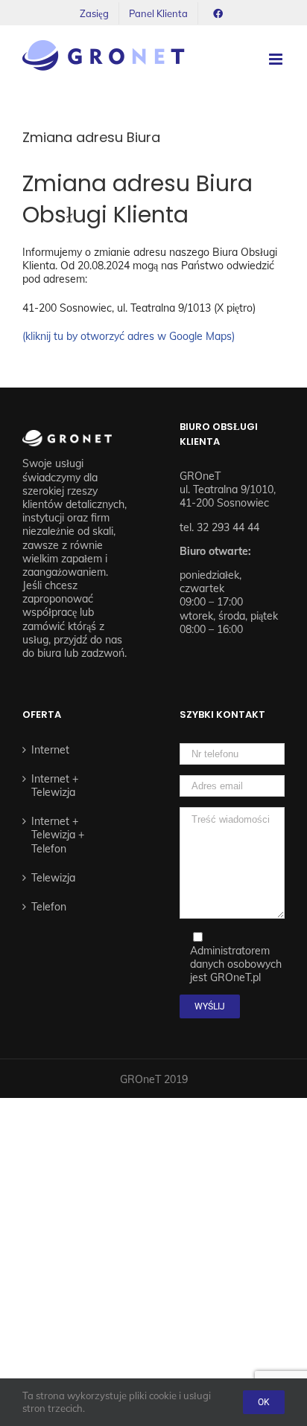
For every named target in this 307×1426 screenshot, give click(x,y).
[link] (94, 13)
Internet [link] (50, 750)
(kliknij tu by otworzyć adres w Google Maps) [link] (128, 336)
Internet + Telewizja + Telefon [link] (57, 835)
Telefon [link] (48, 906)
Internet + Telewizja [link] (54, 785)
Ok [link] (264, 1402)
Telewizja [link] (53, 877)
